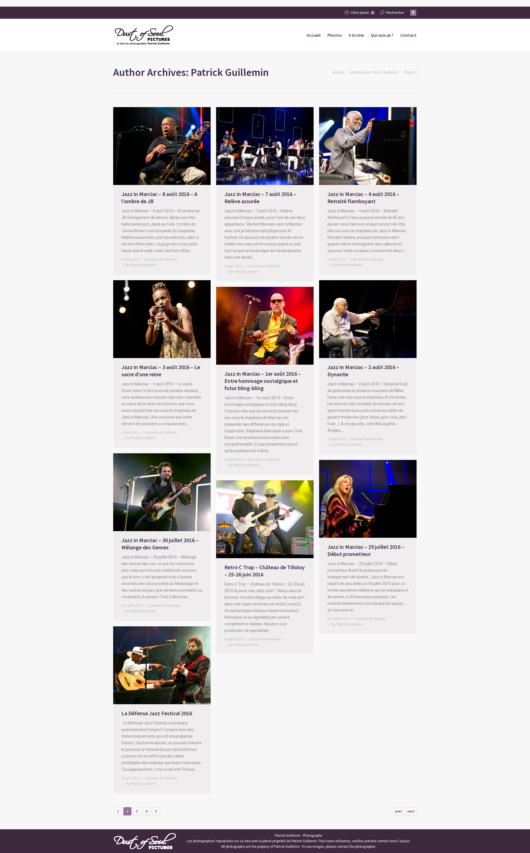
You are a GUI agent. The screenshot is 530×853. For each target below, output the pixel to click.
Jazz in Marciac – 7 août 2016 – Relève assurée (260, 197)
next (411, 811)
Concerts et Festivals (160, 259)
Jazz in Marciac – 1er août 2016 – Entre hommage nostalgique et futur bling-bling (262, 380)
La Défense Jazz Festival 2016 (156, 713)
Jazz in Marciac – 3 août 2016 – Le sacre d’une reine (160, 371)
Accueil (338, 72)
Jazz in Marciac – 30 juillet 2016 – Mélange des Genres (159, 544)
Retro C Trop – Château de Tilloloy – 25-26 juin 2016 (264, 571)
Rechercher (395, 13)
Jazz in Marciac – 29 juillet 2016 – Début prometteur (365, 550)
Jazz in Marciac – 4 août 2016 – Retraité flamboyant (363, 197)
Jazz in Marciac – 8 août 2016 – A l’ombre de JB (159, 197)
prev (398, 811)
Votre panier (362, 13)
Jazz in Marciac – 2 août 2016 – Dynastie (363, 371)
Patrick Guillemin (230, 72)
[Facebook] (413, 13)
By (141, 265)
